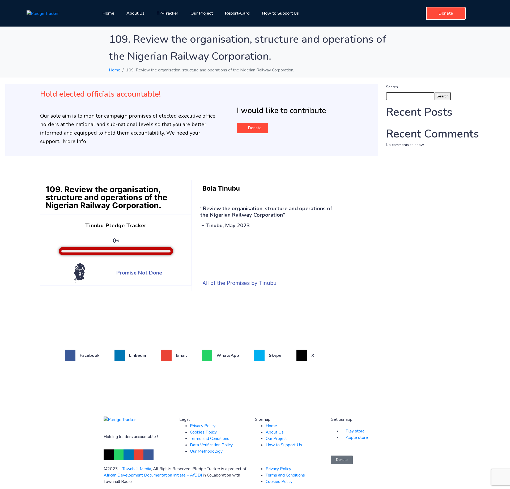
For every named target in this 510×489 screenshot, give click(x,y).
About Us (135, 13)
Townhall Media (136, 469)
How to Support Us (280, 13)
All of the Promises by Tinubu (239, 283)
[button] (252, 128)
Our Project (201, 13)
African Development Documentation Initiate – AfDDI (153, 475)
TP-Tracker (167, 13)
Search (392, 86)
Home (108, 13)
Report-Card (237, 13)
